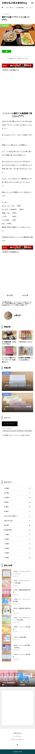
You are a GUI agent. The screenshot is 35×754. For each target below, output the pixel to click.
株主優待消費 (5, 25)
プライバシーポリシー (17, 739)
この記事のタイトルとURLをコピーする (17, 58)
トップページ (17, 736)
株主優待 (6, 373)
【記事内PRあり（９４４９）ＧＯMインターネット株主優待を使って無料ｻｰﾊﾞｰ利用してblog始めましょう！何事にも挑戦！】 (17, 303)
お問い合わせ (17, 733)
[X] (17, 745)
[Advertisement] (17, 90)
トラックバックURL (6, 428)
